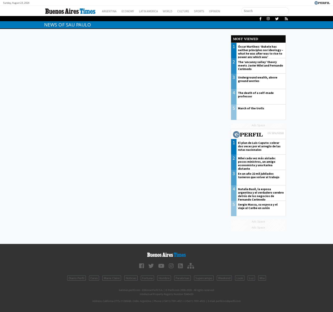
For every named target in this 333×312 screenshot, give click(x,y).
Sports (199, 11)
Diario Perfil (76, 278)
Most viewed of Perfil (258, 135)
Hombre (164, 278)
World (167, 11)
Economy (127, 11)
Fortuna (147, 278)
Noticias (131, 278)
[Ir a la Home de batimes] (166, 254)
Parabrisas (182, 278)
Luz (251, 278)
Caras (94, 278)
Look (239, 278)
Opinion (214, 11)
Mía (262, 278)
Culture (183, 11)
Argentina (109, 11)
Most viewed (245, 39)
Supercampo (203, 278)
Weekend (224, 278)
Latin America (148, 11)
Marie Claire (112, 278)
